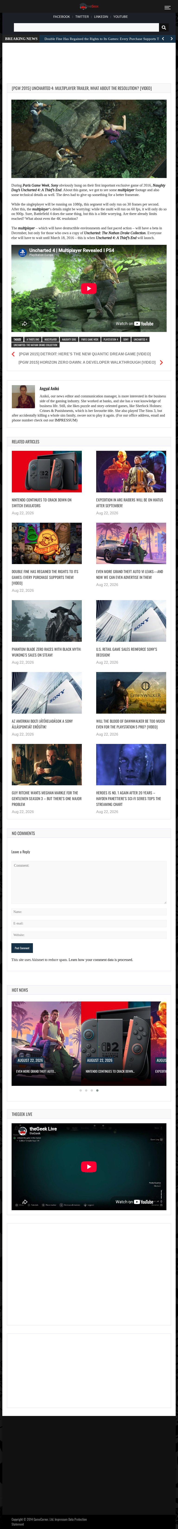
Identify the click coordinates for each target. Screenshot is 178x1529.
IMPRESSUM (65, 420)
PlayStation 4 (111, 339)
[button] (80, 1090)
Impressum (61, 1519)
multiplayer (50, 339)
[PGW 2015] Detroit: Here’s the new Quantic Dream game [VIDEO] (85, 354)
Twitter (82, 16)
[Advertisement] (91, 57)
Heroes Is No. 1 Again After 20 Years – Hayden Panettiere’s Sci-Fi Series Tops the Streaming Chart (128, 798)
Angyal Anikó (49, 388)
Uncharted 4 (140, 339)
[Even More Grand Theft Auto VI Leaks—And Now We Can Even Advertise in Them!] (131, 543)
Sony (125, 339)
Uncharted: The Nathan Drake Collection (35, 345)
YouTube (120, 16)
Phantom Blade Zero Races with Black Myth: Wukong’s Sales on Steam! (46, 652)
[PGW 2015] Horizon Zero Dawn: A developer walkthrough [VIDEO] (87, 362)
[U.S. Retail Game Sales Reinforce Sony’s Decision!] (131, 621)
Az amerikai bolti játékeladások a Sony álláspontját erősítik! (42, 724)
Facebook (61, 16)
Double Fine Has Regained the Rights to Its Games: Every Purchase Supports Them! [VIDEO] (45, 577)
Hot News (20, 990)
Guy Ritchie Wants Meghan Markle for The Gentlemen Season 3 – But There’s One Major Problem (47, 798)
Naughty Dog (69, 339)
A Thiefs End (33, 339)
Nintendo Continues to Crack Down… (110, 1071)
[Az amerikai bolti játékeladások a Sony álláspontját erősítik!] (47, 693)
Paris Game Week (89, 339)
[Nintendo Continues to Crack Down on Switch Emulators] (47, 471)
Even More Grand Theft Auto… (36, 1071)
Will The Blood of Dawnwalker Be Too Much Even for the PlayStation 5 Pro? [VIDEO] (130, 724)
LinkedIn (101, 16)
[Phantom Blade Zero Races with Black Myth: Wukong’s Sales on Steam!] (47, 621)
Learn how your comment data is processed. (101, 960)
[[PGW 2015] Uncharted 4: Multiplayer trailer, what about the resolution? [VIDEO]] (89, 139)
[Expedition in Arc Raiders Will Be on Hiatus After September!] (131, 471)
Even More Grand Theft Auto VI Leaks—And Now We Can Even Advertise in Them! (129, 574)
